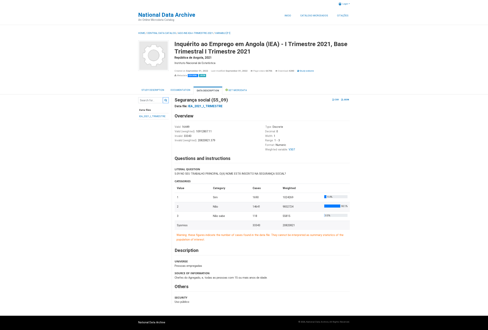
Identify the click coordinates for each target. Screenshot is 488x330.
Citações (342, 15)
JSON (346, 99)
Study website (306, 71)
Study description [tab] (152, 90)
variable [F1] (222, 33)
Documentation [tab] (180, 90)
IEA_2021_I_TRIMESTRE (152, 116)
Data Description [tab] (208, 90)
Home (141, 33)
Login (345, 3)
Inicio (288, 15)
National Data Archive (166, 14)
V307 (292, 149)
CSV (336, 99)
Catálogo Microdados (314, 15)
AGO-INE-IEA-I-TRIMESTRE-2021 (195, 33)
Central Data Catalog (161, 33)
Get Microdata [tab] (237, 90)
